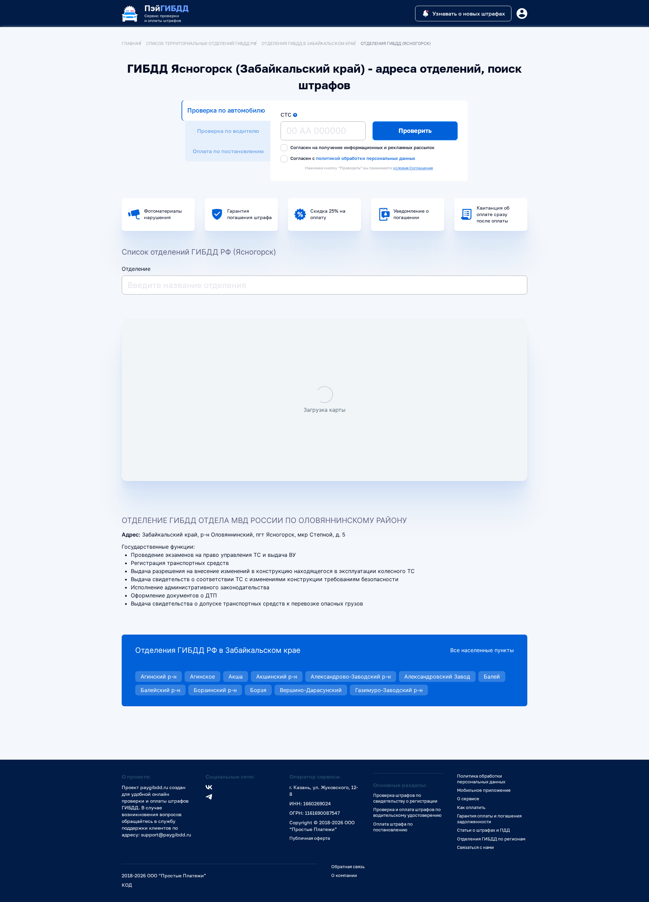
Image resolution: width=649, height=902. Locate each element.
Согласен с (352, 158)
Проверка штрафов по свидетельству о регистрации (405, 798)
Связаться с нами (475, 847)
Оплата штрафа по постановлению (393, 826)
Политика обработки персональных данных (481, 778)
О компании (344, 875)
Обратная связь (348, 866)
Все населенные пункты (482, 650)
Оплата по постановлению (228, 151)
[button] (295, 115)
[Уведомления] (521, 13)
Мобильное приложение (484, 790)
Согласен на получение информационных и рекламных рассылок (362, 147)
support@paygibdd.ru (166, 834)
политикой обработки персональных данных (365, 158)
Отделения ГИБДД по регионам (491, 838)
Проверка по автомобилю (226, 110)
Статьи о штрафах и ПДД (483, 830)
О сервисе (468, 798)
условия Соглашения (413, 167)
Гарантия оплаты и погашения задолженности (489, 818)
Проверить (415, 130)
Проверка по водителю (228, 130)
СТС (286, 114)
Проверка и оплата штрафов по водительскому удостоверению (407, 812)
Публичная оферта (309, 838)
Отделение (136, 268)
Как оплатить (471, 807)
